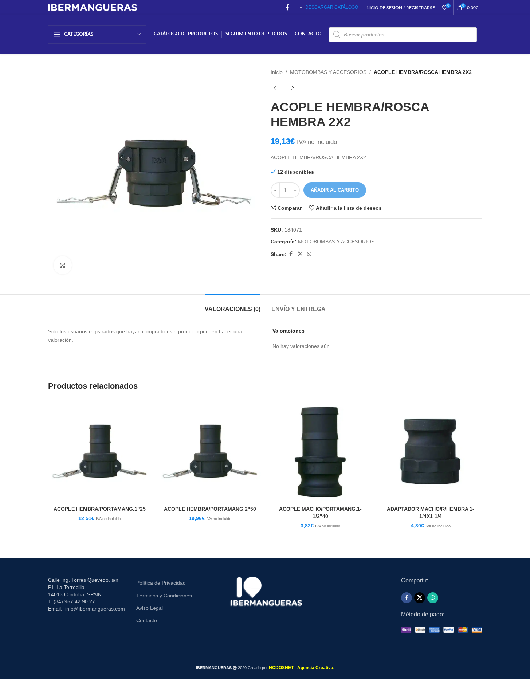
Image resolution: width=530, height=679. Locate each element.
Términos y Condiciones (164, 595)
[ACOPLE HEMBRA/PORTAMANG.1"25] (99, 450)
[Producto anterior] (275, 87)
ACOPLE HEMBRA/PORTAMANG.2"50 (210, 509)
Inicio (277, 72)
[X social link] (300, 254)
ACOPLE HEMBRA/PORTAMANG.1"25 (100, 509)
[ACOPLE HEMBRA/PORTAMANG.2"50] (210, 450)
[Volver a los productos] (283, 87)
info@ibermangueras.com (95, 609)
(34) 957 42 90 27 (74, 601)
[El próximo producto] (292, 87)
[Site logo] (92, 7)
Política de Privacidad (161, 583)
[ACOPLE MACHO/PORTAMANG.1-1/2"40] (320, 450)
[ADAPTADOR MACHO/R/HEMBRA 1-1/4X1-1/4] (430, 450)
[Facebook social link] (287, 7)
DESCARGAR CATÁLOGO (331, 7)
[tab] (232, 305)
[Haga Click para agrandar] (63, 265)
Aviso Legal (149, 608)
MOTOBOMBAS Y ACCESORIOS (328, 72)
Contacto (146, 620)
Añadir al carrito (335, 190)
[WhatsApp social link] (309, 254)
